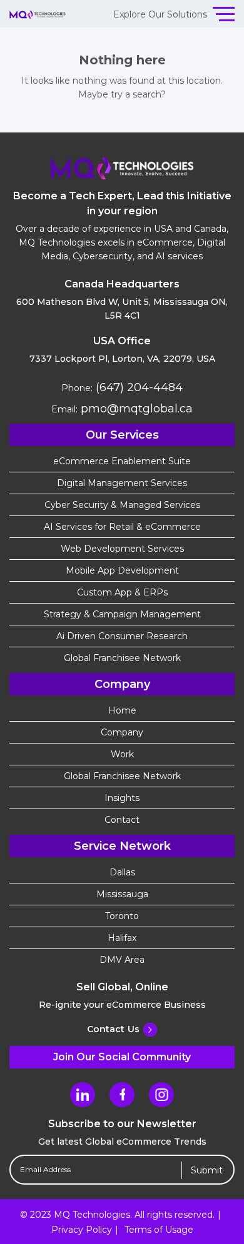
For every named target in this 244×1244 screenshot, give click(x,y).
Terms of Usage (159, 1229)
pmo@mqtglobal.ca (135, 408)
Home (122, 710)
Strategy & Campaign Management (122, 614)
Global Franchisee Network (122, 658)
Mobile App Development (122, 570)
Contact (122, 819)
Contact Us (113, 1029)
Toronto (122, 916)
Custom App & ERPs (122, 592)
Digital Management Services (122, 483)
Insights (122, 798)
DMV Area (122, 959)
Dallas (122, 872)
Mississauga (122, 894)
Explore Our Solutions (160, 14)
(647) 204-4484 (138, 387)
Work (122, 754)
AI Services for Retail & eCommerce (122, 526)
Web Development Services (122, 548)
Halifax (122, 937)
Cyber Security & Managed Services (122, 504)
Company (122, 732)
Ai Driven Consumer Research (122, 636)
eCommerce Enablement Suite (122, 461)
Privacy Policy (81, 1229)
